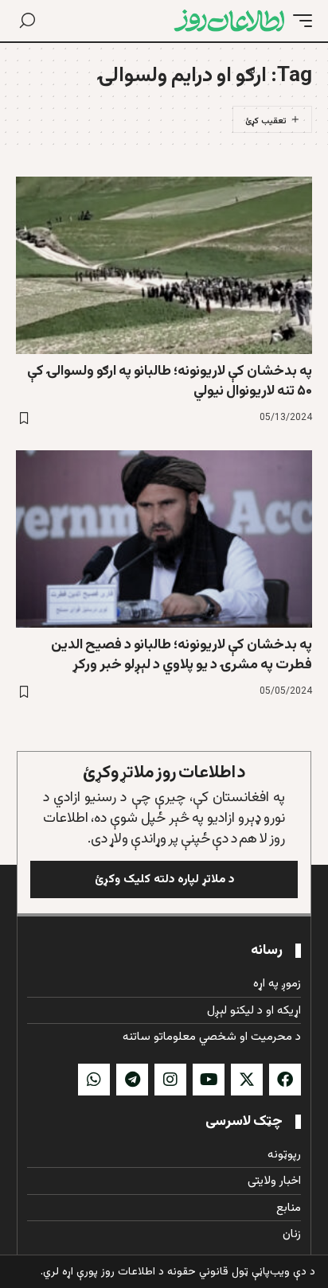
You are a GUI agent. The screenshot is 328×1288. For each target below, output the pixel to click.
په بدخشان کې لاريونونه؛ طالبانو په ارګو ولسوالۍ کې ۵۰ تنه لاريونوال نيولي (169, 381)
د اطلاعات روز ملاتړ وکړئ (164, 773)
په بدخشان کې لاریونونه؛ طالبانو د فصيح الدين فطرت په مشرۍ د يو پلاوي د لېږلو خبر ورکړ (181, 655)
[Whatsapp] (94, 1079)
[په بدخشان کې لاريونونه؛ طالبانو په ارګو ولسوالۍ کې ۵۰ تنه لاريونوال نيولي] (164, 265)
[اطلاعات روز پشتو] (229, 21)
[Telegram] (132, 1079)
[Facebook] (285, 1079)
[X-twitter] (247, 1079)
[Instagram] (170, 1079)
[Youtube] (209, 1079)
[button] (298, 21)
